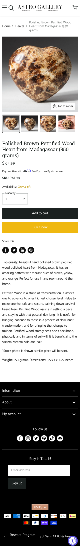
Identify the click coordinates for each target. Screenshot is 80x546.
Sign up (17, 483)
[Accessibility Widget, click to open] (73, 541)
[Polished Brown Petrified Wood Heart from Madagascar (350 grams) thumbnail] (11, 124)
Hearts (19, 26)
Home (6, 26)
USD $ (38, 507)
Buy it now (40, 227)
